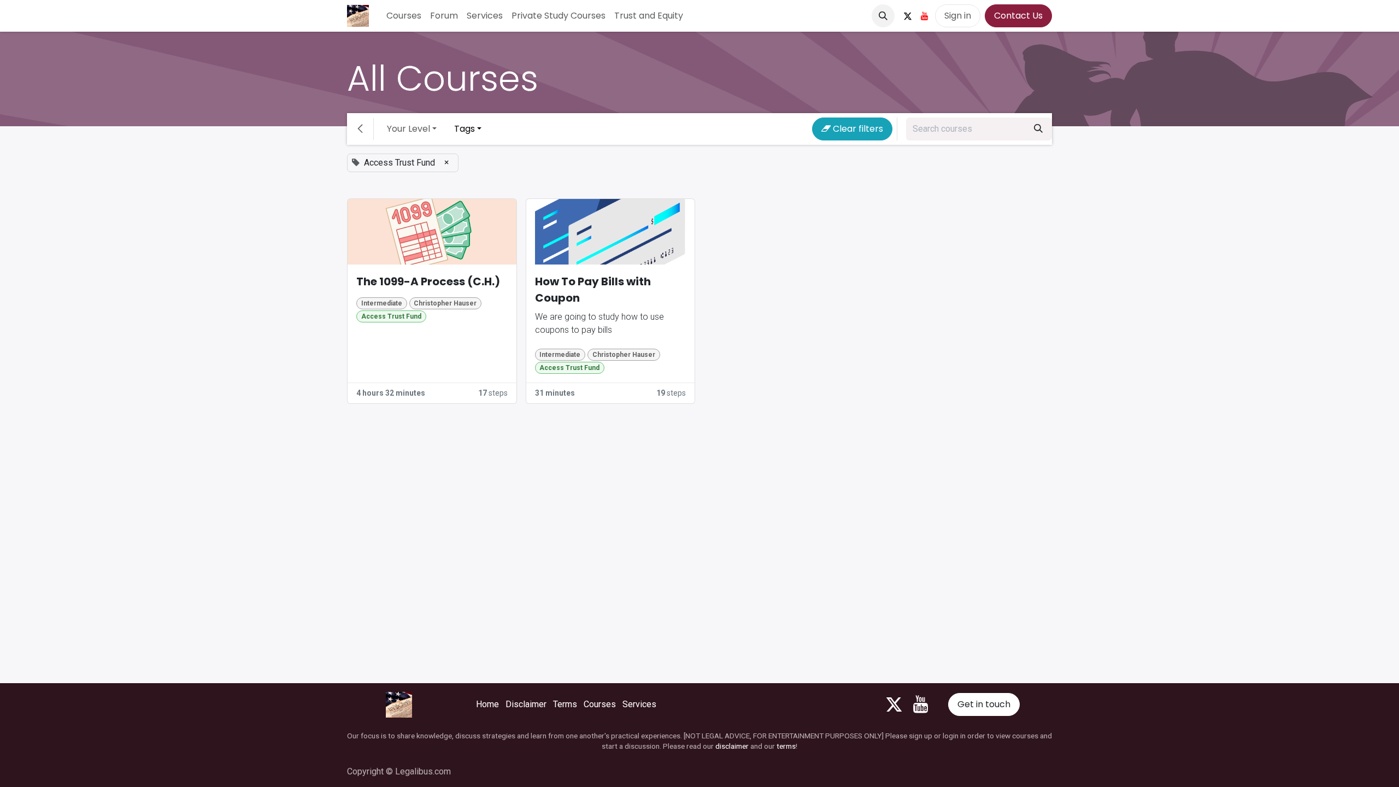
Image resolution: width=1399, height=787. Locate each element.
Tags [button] (464, 128)
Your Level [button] (408, 128)
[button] (883, 15)
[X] (907, 16)
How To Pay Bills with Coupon (593, 290)
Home (487, 704)
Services (639, 704)
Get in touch (983, 704)
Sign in (957, 15)
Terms (565, 704)
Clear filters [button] (857, 128)
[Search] (1038, 129)
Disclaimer (525, 704)
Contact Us (1018, 15)
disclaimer (732, 746)
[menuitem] (404, 16)
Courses (600, 704)
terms (786, 746)
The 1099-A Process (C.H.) (428, 281)
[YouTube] (925, 15)
